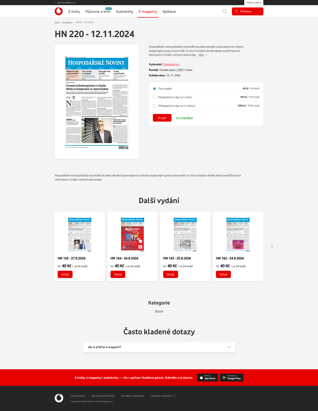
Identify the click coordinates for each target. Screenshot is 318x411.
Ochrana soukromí (161, 395)
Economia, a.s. (171, 64)
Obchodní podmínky (103, 395)
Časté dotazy (77, 395)
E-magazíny (67, 22)
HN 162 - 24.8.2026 (230, 258)
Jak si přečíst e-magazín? (104, 347)
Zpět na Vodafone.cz (66, 2)
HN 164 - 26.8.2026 (124, 258)
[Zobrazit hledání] (225, 11)
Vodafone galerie (253, 2)
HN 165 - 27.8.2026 (71, 258)
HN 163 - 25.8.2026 (177, 258)
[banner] (59, 11)
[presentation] (271, 246)
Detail (65, 274)
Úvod (57, 22)
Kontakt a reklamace (133, 395)
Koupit (162, 118)
